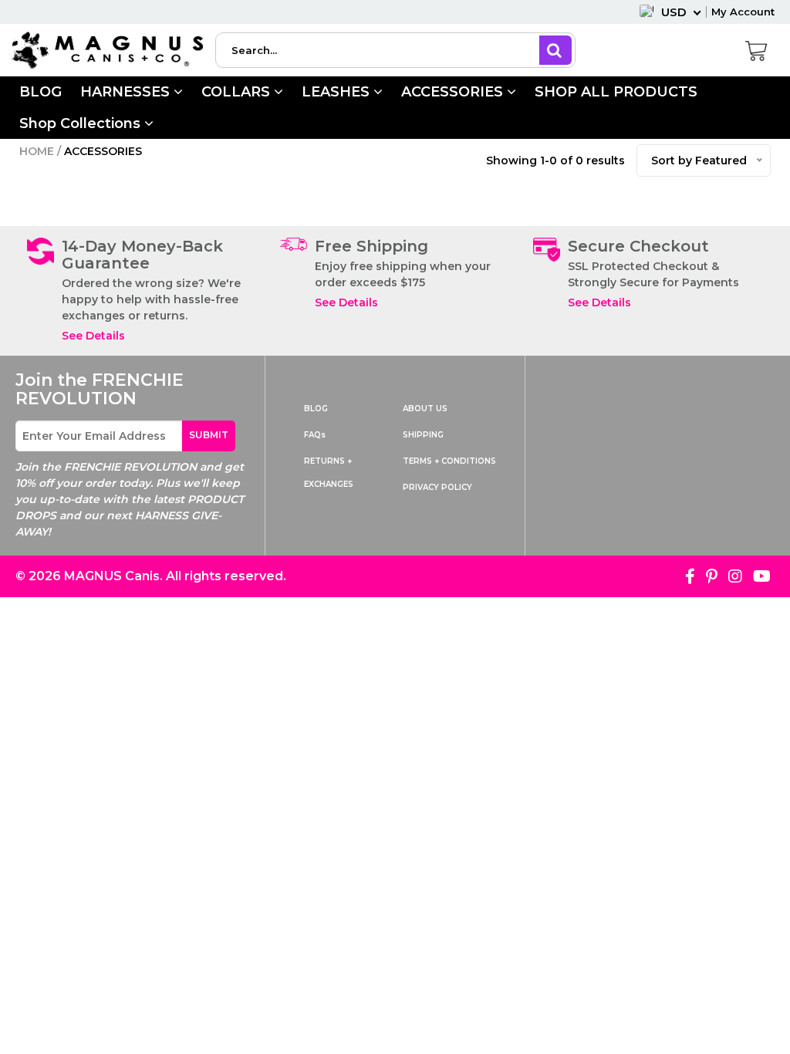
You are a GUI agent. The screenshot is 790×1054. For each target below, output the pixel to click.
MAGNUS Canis (112, 576)
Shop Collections (81, 123)
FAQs (315, 435)
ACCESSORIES (454, 91)
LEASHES (337, 91)
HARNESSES (127, 91)
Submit (208, 435)
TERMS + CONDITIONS (449, 461)
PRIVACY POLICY (437, 487)
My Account (743, 12)
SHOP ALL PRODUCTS (616, 91)
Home (36, 151)
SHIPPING (423, 435)
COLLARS (237, 91)
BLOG (40, 91)
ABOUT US (425, 409)
